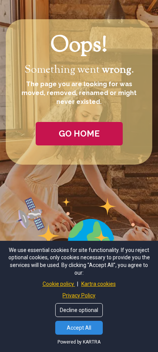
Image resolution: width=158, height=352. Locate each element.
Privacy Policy (79, 295)
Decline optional (79, 310)
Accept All (79, 328)
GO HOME (79, 133)
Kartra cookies (98, 284)
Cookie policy (59, 284)
